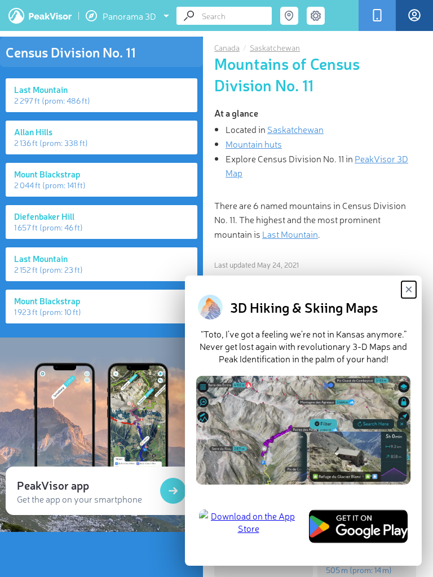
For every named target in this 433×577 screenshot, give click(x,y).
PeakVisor (40, 16)
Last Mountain (290, 234)
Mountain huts (254, 143)
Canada (227, 47)
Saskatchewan (275, 47)
